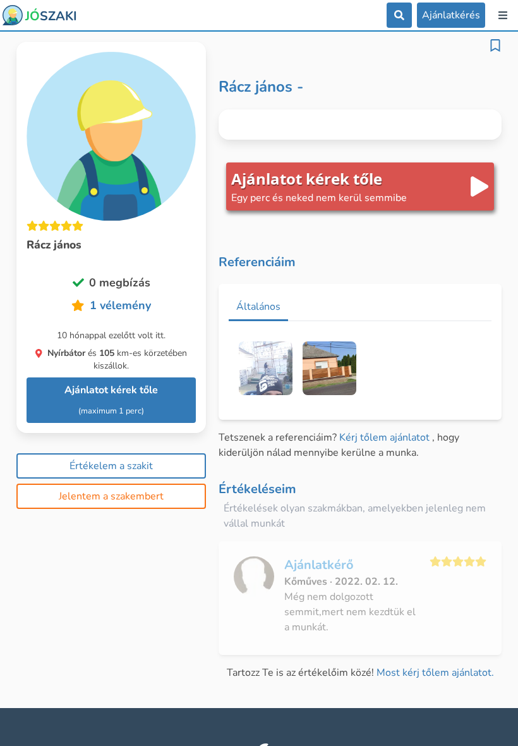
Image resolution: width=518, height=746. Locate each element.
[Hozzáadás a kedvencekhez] (495, 45)
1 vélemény (120, 305)
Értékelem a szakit (111, 466)
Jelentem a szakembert (111, 496)
